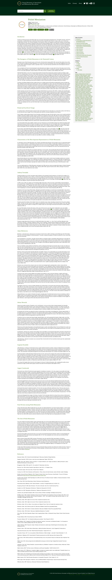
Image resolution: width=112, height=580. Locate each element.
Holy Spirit (80, 86)
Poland (78, 63)
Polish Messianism (83, 75)
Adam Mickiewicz (79, 49)
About (80, 3)
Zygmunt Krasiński (79, 52)
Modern (77, 68)
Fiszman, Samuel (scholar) (83, 100)
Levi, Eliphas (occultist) (83, 88)
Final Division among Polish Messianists (84, 55)
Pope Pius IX (88, 114)
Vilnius (86, 96)
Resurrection (83, 111)
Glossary (75, 3)
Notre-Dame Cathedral (79, 98)
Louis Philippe (77, 102)
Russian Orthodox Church (80, 73)
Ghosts (91, 111)
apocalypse (77, 97)
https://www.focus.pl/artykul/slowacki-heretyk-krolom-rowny (34, 475)
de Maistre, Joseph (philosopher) (86, 80)
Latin (87, 110)
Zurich (86, 102)
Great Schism (88, 73)
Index (69, 3)
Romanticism (88, 108)
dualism (84, 86)
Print (35, 29)
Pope (83, 82)
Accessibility (78, 574)
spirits (76, 120)
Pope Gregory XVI (87, 81)
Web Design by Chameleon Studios (88, 574)
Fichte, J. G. (85, 107)
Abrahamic (78, 65)
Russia (90, 100)
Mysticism (83, 102)
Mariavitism (27, 449)
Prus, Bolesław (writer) (83, 118)
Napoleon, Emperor (86, 87)
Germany (77, 109)
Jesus (85, 84)
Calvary (82, 113)
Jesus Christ (89, 84)
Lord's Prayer (77, 113)
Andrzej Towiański (79, 47)
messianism (82, 104)
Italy (81, 114)
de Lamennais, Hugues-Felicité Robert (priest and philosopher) (82, 83)
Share (46, 29)
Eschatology (86, 77)
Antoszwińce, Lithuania (84, 97)
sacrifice (76, 81)
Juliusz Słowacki (79, 50)
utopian (76, 86)
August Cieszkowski (80, 53)
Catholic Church (78, 82)
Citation (30, 29)
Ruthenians (77, 75)
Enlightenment (88, 104)
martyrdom (80, 108)
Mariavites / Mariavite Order (85, 119)
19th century (79, 69)
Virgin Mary (90, 96)
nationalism (80, 120)
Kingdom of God (83, 89)
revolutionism (85, 120)
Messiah (77, 88)
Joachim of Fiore (89, 86)
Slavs (80, 109)
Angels (88, 111)
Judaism (82, 84)
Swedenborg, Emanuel (85, 105)
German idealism (78, 87)
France (90, 97)
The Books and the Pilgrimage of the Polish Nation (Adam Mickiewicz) (84, 103)
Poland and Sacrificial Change (82, 43)
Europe (77, 62)
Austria (83, 114)
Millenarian (81, 77)
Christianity (79, 66)
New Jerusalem (85, 109)
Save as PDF (40, 29)
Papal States (77, 115)
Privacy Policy (71, 574)
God (84, 96)
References (78, 58)
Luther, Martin (77, 105)
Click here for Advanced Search (51, 11)
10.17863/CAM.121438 (34, 24)
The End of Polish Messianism (82, 56)
